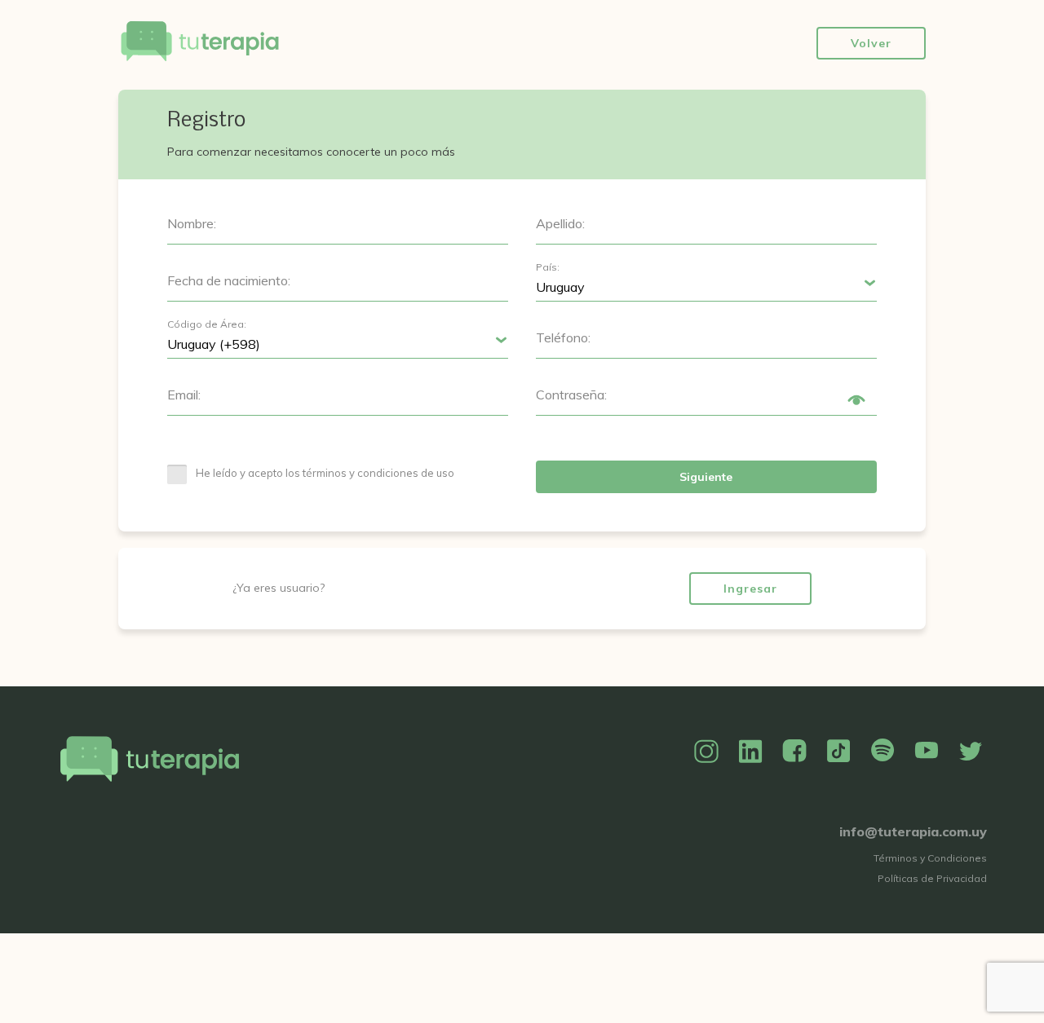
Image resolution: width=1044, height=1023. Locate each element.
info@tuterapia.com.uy (913, 831)
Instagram (706, 751)
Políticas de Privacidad (932, 878)
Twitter (970, 751)
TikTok (838, 751)
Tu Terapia (199, 42)
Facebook (794, 751)
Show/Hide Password (856, 400)
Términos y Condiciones (930, 858)
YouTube (926, 751)
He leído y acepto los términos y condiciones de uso (325, 472)
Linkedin (750, 751)
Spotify (882, 751)
